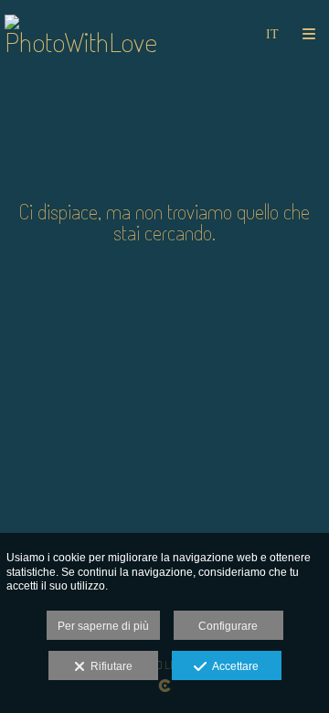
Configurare (228, 626)
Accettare (233, 666)
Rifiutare (109, 666)
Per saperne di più (103, 626)
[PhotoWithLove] (84, 34)
